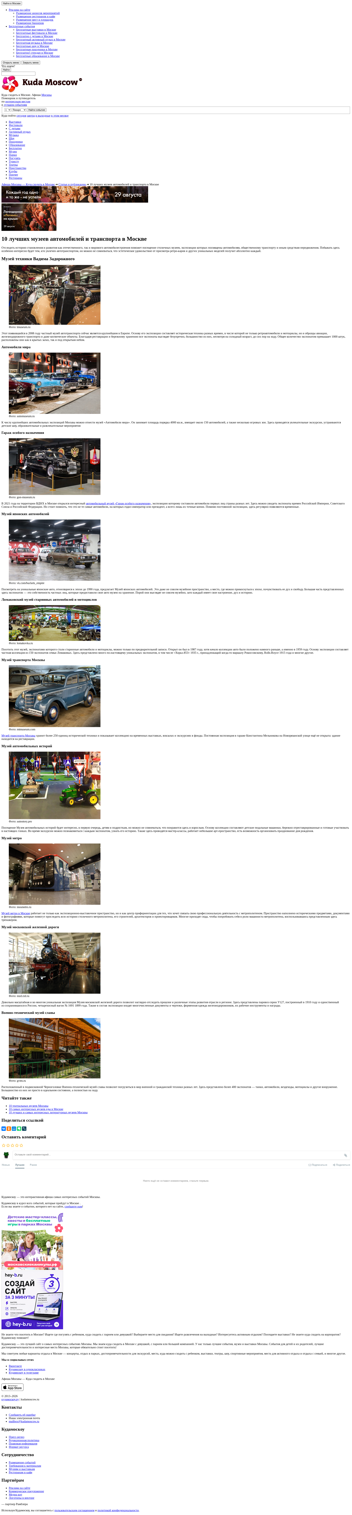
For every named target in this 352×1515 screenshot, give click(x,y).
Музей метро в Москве (15, 913)
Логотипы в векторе (21, 1497)
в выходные (43, 115)
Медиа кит (15, 1494)
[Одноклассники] (9, 1128)
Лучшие (19, 1164)
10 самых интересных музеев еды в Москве (36, 1109)
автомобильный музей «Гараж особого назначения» (118, 503)
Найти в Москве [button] (12, 3)
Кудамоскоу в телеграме (24, 1372)
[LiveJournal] (24, 1128)
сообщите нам (73, 1206)
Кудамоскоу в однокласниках (27, 1369)
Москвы (46, 94)
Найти (6, 69)
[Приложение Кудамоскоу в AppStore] (12, 1389)
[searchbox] (176, 70)
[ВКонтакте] (3, 1128)
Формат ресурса (19, 1446)
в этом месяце (60, 115)
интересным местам (17, 101)
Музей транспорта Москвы (18, 735)
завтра (31, 115)
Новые (6, 1164)
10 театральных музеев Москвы (28, 1105)
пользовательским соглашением (74, 1510)
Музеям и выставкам (22, 1469)
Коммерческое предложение (26, 1491)
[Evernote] (19, 1128)
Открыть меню (11, 62)
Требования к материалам (25, 1465)
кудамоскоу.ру (10, 1399)
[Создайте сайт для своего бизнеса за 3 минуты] (32, 1328)
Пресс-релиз (16, 1437)
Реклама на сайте (19, 1488)
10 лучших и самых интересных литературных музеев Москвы (48, 1112)
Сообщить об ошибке (22, 1414)
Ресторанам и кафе (20, 1472)
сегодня (21, 115)
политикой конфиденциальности (118, 1510)
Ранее (33, 1164)
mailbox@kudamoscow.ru (24, 1421)
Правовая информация (23, 1443)
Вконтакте (15, 1366)
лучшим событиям (15, 104)
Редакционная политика (24, 1440)
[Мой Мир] (14, 1128)
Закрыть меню (31, 62)
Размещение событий (22, 1462)
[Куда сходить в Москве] (41, 91)
